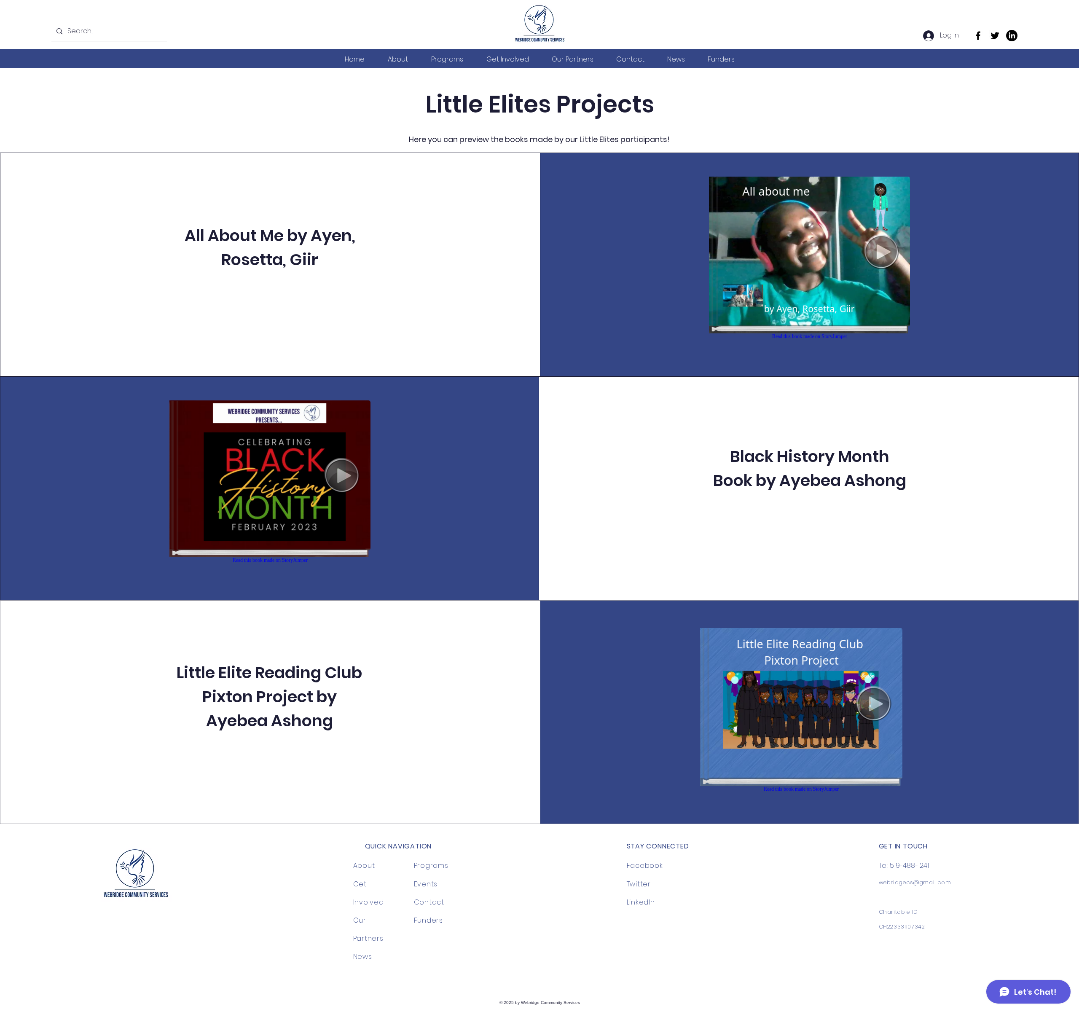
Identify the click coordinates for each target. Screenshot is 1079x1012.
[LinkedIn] (1011, 35)
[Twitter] (995, 35)
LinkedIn (641, 902)
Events (426, 884)
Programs (431, 865)
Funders (428, 920)
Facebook (645, 865)
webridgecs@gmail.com (915, 882)
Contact (429, 902)
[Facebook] (978, 35)
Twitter (639, 884)
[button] (397, 59)
